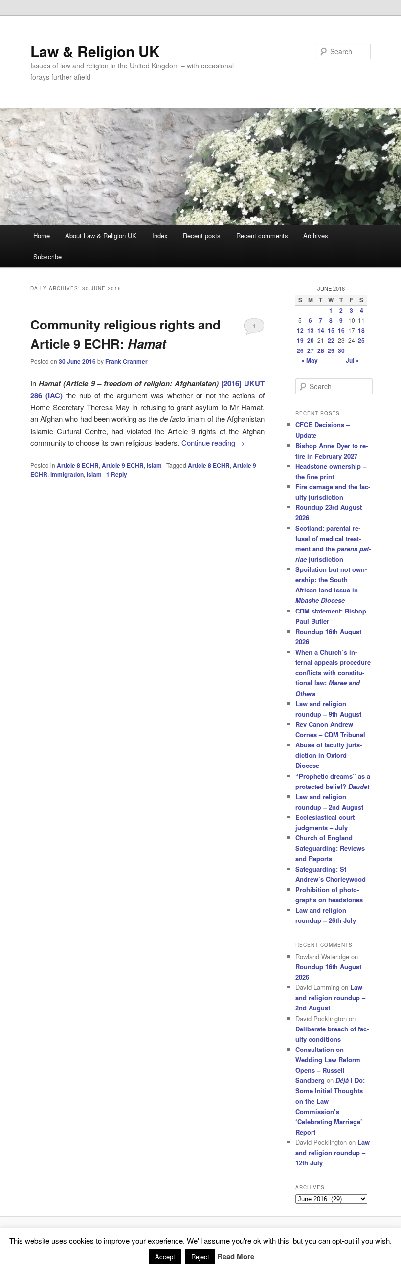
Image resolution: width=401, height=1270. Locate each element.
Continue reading (213, 443)
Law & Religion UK (95, 51)
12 (300, 330)
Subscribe (47, 256)
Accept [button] (165, 1256)
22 (331, 340)
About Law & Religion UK (100, 235)
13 (310, 330)
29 (331, 350)
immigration (67, 474)
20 (310, 340)
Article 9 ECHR (123, 465)
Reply (116, 474)
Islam (154, 465)
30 (341, 350)
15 (331, 330)
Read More (235, 1256)
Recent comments (262, 235)
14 (320, 330)
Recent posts (202, 235)
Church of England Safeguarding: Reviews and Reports (330, 848)
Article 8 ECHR (78, 465)
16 (341, 330)
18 (361, 330)
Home (41, 235)
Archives (315, 235)
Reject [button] (200, 1256)
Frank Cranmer (126, 361)
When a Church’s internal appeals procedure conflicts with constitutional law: (333, 672)
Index (160, 235)
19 (300, 340)
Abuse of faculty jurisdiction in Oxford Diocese (328, 755)
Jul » (352, 360)
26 (300, 350)
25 (361, 340)
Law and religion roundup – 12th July (332, 1152)
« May (309, 360)
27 (310, 350)
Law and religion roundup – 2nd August (330, 997)
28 (320, 350)
